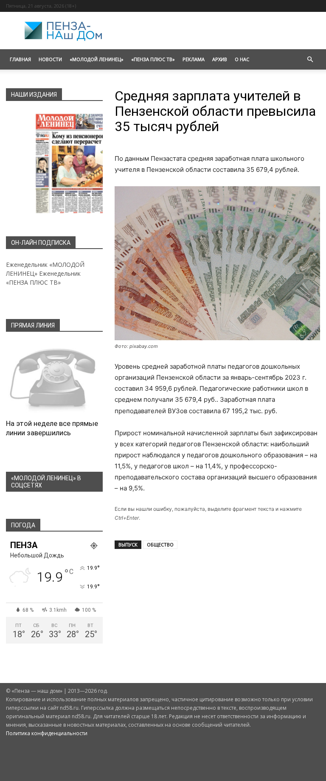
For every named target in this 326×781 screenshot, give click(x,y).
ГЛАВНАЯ (20, 59)
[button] (310, 60)
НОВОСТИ (50, 59)
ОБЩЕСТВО (160, 544)
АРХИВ (219, 59)
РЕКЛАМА (194, 59)
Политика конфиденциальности (46, 733)
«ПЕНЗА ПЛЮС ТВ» (153, 59)
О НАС (242, 59)
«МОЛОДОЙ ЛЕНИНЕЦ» (97, 59)
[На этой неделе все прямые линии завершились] (54, 378)
